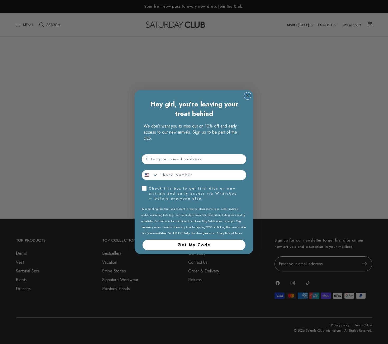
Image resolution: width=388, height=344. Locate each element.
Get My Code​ (194, 245)
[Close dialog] (247, 96)
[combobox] (150, 175)
